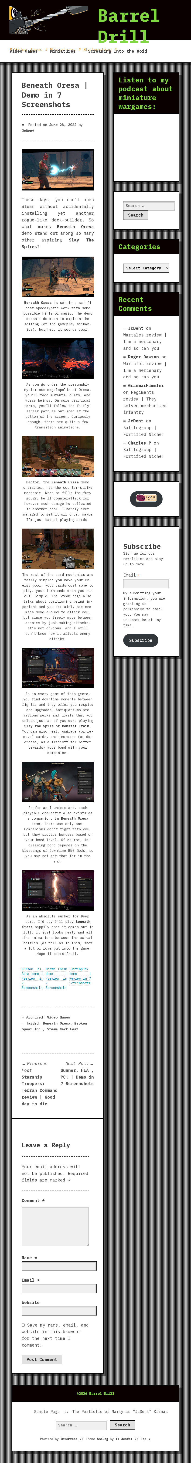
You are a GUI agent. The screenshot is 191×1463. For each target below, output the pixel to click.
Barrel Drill (128, 26)
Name (29, 1257)
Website (31, 1302)
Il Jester (124, 1439)
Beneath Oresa (56, 1023)
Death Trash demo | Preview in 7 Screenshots (56, 978)
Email (31, 1280)
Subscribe (140, 640)
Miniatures (63, 51)
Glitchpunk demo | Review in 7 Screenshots (80, 976)
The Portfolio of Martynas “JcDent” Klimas (120, 1411)
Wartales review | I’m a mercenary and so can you (145, 341)
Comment (33, 1200)
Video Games (24, 51)
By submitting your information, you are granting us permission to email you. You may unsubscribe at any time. (144, 609)
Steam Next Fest (62, 1029)
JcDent (28, 130)
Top (146, 1439)
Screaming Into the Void (117, 51)
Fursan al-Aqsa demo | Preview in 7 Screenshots (32, 978)
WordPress (69, 1439)
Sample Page (47, 1411)
